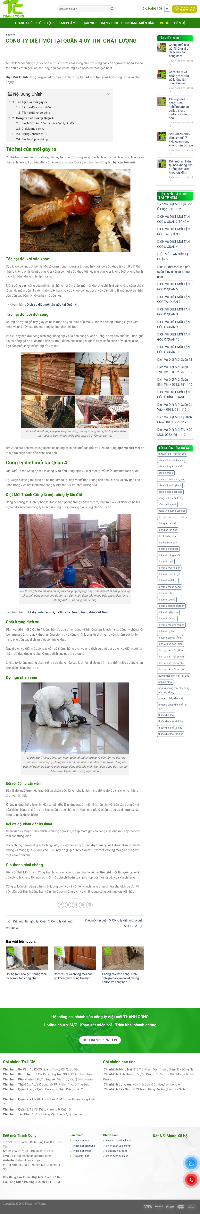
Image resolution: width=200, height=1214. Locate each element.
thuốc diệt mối (166, 715)
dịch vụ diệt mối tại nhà (171, 663)
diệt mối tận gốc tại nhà (171, 625)
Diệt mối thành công (169, 586)
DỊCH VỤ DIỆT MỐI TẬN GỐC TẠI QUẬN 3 (173, 231)
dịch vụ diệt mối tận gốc (171, 669)
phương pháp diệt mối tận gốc (172, 706)
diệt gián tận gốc (167, 529)
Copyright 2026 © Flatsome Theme (24, 1203)
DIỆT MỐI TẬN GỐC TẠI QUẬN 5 (173, 256)
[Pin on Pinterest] (82, 905)
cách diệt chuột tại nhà (171, 460)
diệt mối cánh (165, 561)
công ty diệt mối (167, 504)
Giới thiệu (44, 23)
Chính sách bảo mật (117, 1156)
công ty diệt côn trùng (170, 498)
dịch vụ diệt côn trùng (170, 643)
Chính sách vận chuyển (118, 1145)
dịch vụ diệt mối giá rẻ (170, 650)
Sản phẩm (67, 23)
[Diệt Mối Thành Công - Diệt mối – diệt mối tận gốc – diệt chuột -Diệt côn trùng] (27, 9)
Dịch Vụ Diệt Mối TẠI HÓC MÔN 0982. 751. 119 (175, 432)
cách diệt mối (165, 472)
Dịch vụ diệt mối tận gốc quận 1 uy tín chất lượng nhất (173, 272)
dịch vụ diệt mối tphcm (171, 656)
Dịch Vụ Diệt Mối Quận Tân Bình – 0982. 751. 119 (174, 369)
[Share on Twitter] (68, 905)
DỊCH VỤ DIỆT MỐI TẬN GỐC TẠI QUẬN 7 (173, 299)
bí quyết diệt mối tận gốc (172, 453)
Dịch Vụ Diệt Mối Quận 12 (174, 359)
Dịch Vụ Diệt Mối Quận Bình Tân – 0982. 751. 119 (174, 382)
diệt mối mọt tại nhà (169, 567)
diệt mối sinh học (167, 580)
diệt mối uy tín (166, 631)
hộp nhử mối (165, 682)
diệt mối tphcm (166, 593)
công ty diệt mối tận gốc (171, 510)
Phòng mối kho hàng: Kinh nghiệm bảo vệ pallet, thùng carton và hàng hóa (120, 978)
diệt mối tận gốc (167, 618)
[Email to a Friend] (75, 905)
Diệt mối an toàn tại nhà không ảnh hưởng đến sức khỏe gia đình (181, 167)
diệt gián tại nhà (167, 523)
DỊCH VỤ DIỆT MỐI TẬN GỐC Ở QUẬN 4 (173, 244)
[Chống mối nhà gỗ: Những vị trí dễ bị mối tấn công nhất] (27, 958)
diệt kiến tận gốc (167, 542)
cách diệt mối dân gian (171, 479)
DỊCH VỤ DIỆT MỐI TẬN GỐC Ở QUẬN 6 (173, 286)
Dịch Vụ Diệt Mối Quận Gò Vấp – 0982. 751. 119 (174, 407)
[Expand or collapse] (108, 94)
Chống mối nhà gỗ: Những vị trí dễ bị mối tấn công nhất (26, 976)
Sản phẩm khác (81, 1156)
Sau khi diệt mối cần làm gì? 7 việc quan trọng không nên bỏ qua (181, 139)
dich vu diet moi (167, 517)
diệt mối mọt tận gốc (169, 574)
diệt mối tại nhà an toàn (171, 605)
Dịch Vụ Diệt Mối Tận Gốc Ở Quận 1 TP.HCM (174, 206)
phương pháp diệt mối (170, 698)
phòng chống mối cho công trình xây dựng (173, 690)
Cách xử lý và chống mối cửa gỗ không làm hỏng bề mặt (73, 976)
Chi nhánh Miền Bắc (137, 23)
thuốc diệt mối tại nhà (170, 727)
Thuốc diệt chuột (82, 1151)
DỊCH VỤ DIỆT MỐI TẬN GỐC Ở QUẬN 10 (173, 337)
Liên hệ (180, 23)
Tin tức (164, 23)
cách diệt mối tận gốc (170, 491)
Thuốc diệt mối (81, 1140)
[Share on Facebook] (61, 905)
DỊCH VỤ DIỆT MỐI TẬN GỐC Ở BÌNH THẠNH (173, 394)
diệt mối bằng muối (169, 555)
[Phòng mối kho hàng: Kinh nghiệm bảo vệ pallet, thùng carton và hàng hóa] (123, 958)
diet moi (184, 517)
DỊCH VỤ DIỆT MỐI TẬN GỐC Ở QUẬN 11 (173, 349)
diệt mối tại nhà (166, 599)
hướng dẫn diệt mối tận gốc (173, 675)
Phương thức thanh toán (119, 1140)
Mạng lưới (109, 23)
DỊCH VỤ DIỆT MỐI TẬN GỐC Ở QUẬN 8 (173, 312)
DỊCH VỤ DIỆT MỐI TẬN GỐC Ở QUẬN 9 (173, 324)
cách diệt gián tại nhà (170, 466)
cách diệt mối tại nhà (169, 485)
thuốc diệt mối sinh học (171, 721)
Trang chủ (23, 23)
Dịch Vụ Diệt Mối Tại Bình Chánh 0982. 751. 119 (174, 419)
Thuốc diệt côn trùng (84, 1145)
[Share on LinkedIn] (89, 905)
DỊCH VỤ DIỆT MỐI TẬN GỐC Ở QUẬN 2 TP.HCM (173, 219)
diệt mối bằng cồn (168, 548)
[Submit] (112, 8)
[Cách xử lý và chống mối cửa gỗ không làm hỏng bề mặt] (75, 958)
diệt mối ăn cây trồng (170, 637)
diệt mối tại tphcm (168, 612)
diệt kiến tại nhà (167, 536)
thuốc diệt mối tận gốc (170, 733)
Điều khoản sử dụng (116, 1151)
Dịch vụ (87, 23)
